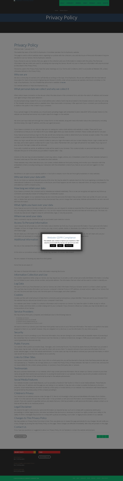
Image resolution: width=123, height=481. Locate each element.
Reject (60, 245)
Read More (69, 245)
